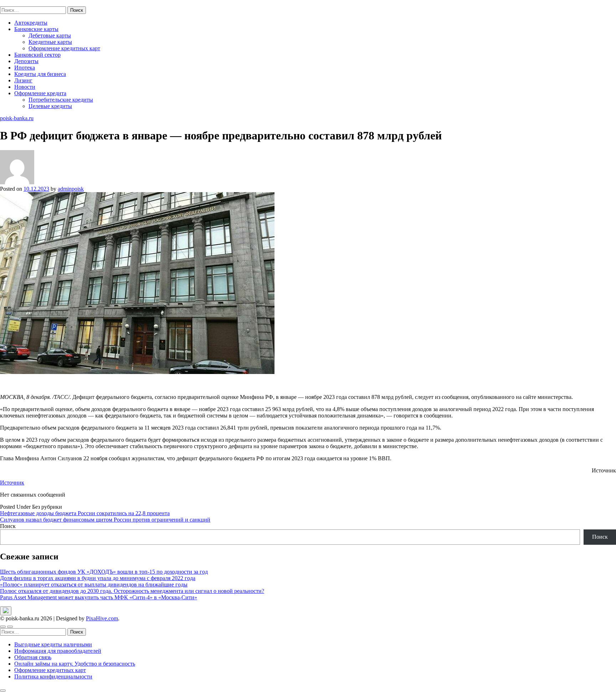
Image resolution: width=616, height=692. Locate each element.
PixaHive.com (102, 618)
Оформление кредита (40, 93)
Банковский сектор (37, 55)
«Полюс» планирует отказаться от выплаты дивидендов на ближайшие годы (94, 584)
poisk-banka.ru (17, 3)
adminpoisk (71, 189)
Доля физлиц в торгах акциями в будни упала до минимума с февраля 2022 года (97, 578)
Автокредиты (30, 23)
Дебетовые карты (50, 35)
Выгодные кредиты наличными (53, 644)
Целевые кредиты (50, 106)
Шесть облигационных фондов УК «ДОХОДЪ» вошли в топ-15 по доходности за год (104, 572)
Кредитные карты (50, 42)
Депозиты (26, 61)
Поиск (8, 526)
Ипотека (24, 68)
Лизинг (23, 80)
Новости (24, 87)
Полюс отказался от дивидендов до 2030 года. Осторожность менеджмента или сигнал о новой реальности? (132, 591)
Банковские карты (36, 29)
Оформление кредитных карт (64, 48)
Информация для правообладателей (57, 651)
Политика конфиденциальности (53, 676)
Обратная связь (32, 657)
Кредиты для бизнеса (40, 74)
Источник (12, 483)
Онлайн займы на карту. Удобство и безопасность (74, 664)
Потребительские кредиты (61, 100)
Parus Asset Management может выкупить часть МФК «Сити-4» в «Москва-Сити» (98, 597)
